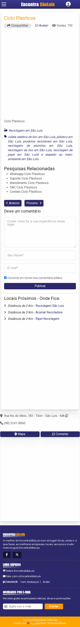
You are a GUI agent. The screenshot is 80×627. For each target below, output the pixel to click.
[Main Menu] (4, 4)
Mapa (21, 434)
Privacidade (39, 620)
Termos (27, 620)
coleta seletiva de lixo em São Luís (31, 137)
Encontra (38, 4)
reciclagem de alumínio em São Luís (40, 145)
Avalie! (43, 25)
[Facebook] (7, 555)
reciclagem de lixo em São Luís (29, 150)
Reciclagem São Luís (50, 306)
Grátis (46, 581)
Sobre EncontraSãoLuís (20, 570)
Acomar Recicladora (49, 312)
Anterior (14, 203)
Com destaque (29, 581)
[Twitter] (17, 555)
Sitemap (52, 620)
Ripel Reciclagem (47, 319)
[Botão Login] (68, 4)
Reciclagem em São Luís (25, 130)
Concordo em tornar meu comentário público (34, 277)
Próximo (32, 203)
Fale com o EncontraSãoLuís (23, 576)
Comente (62, 434)
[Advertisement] (40, 75)
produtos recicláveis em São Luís (47, 141)
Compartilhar (19, 25)
